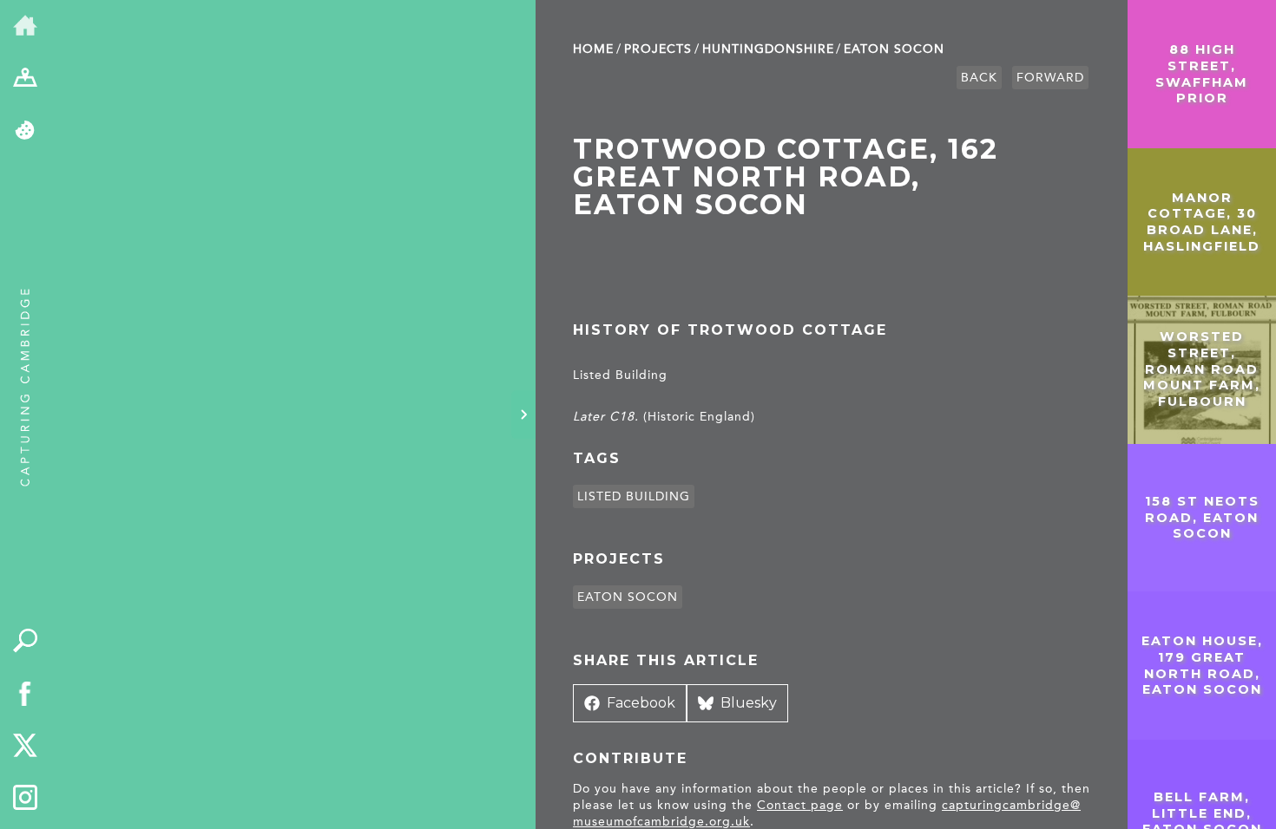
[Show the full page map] (25, 79)
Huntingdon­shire (768, 49)
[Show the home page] (25, 26)
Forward (1050, 77)
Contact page (800, 805)
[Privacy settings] (25, 131)
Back (979, 77)
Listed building (633, 496)
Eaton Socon (894, 49)
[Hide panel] (523, 414)
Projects (658, 49)
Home (593, 49)
